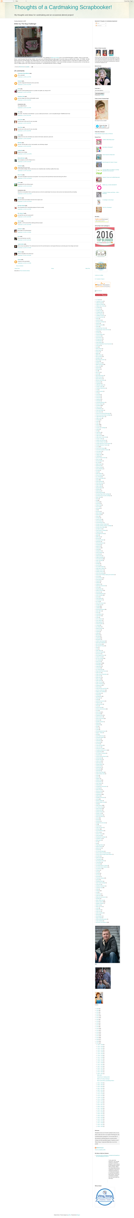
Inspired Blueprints (100, 593)
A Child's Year (99, 310)
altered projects (99, 324)
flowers (97, 516)
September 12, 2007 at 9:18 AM (24, 170)
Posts (98, 23)
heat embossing (99, 558)
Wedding (98, 898)
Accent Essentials (100, 317)
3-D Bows (98, 307)
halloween (98, 547)
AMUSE (97, 331)
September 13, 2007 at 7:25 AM (24, 247)
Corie (19, 182)
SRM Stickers (99, 805)
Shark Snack (98, 762)
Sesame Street (99, 759)
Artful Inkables (99, 342)
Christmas (98, 405)
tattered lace (98, 848)
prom (97, 710)
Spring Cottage (99, 800)
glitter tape (98, 536)
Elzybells (98, 489)
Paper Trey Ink (99, 682)
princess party (99, 707)
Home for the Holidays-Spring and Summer (105, 574)
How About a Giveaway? (107, 147)
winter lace (98, 911)
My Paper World (21, 205)
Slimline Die (98, 780)
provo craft (98, 712)
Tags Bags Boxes (99, 844)
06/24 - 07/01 (100, 1101)
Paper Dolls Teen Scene (101, 671)
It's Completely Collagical (99, 279)
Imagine (97, 582)
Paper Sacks (98, 680)
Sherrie (19, 221)
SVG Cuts (98, 832)
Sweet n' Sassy (99, 833)
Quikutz (97, 723)
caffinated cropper (100, 385)
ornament (98, 667)
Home (52, 268)
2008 (97, 1041)
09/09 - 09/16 (100, 1073)
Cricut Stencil (99, 451)
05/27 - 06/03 (100, 1108)
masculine (98, 630)
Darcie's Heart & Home (101, 457)
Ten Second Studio (100, 851)
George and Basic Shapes (101, 524)
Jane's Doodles (99, 595)
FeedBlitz (102, 95)
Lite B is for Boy (99, 623)
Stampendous (99, 810)
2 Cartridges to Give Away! (108, 199)
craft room (98, 434)
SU (96, 824)
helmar (97, 562)
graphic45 (98, 546)
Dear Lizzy (98, 459)
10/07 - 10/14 (100, 1066)
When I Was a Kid (100, 900)
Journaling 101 (99, 599)
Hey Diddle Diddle (100, 566)
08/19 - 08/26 (100, 1086)
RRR (97, 734)
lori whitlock (98, 626)
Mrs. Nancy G (21, 213)
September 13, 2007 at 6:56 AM (24, 240)
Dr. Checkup (98, 476)
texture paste (99, 857)
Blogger (78, 1215)
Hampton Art (98, 550)
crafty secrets (99, 435)
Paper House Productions (101, 674)
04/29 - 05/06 (100, 1115)
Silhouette (98, 769)
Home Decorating (100, 573)
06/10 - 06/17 (100, 1104)
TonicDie (98, 873)
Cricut (97, 446)
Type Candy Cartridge (100, 882)
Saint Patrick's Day (100, 735)
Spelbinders (98, 792)
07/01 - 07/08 (100, 1099)
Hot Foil (97, 576)
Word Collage (99, 917)
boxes (97, 374)
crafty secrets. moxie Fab (101, 437)
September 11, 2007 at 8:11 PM (24, 115)
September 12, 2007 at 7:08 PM (24, 232)
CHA (97, 392)
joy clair (97, 601)
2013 (97, 1032)
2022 (97, 1015)
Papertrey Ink (99, 685)
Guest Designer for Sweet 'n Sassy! (109, 162)
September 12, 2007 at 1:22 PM (24, 209)
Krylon (97, 612)
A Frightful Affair (99, 312)
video (97, 889)
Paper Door (98, 672)
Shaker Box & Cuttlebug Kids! (103, 1077)
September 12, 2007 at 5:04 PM (24, 216)
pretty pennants (99, 704)
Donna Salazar (99, 475)
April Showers (99, 337)
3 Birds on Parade (100, 304)
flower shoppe (99, 513)
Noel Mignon (99, 663)
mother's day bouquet (100, 641)
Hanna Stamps (99, 552)
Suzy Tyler (20, 119)
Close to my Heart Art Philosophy (103, 413)
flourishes (98, 511)
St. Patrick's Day (99, 807)
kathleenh (20, 150)
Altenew (97, 323)
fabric (97, 498)
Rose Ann (20, 174)
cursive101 (98, 453)
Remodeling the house (101, 731)
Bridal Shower (99, 377)
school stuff (98, 742)
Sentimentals (99, 758)
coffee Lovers (99, 418)
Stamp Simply (99, 808)
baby (97, 347)
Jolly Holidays (99, 598)
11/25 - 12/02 (100, 1053)
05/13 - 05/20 (100, 1112)
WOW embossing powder (101, 919)
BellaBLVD (98, 358)
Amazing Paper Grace (100, 328)
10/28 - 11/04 (100, 1061)
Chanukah (98, 400)
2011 (97, 1035)
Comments (99, 25)
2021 (97, 1017)
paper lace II (98, 677)
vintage (97, 890)
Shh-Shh (19, 198)
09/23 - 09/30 (100, 1070)
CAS (97, 389)
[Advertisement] (102, 37)
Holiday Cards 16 (99, 571)
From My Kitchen (99, 522)
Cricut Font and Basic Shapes (102, 449)
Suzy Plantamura (99, 830)
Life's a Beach (99, 620)
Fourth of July (99, 519)
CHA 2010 (98, 396)
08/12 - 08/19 (100, 1088)
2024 (97, 1012)
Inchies (97, 587)
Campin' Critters (99, 386)
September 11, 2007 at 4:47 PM (24, 77)
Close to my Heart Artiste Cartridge (103, 415)
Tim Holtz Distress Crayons (101, 865)
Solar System (99, 783)
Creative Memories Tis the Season (103, 443)
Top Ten (97, 874)
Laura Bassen (99, 614)
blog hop (98, 367)
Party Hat (98, 686)
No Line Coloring (99, 658)
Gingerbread (98, 532)
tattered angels (99, 846)
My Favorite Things (100, 645)
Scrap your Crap (99, 748)
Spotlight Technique (100, 797)
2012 (97, 1034)
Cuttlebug (98, 456)
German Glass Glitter (100, 527)
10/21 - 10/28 (100, 1062)
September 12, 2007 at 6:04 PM (24, 224)
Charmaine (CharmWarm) (23, 73)
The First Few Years (100, 860)
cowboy (97, 429)
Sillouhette (98, 770)
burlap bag (98, 381)
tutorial (97, 879)
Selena (19, 259)
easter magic (99, 484)
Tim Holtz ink (99, 868)
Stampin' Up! (98, 813)
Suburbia (98, 825)
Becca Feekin (99, 356)
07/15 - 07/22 (100, 1095)
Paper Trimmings (99, 683)
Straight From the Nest (100, 822)
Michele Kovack (100, 1147)
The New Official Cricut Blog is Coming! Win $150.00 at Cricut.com (110, 170)
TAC (97, 841)
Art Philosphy (99, 340)
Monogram (98, 639)
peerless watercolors (100, 690)
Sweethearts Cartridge (101, 837)
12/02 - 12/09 (100, 1051)
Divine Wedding (99, 468)
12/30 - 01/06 (100, 1044)
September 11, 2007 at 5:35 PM (24, 100)
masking (98, 631)
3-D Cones (98, 309)
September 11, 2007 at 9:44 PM (24, 146)
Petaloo (97, 694)
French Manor (99, 520)
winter (97, 908)
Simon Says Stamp (100, 772)
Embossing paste (99, 492)
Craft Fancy (98, 432)
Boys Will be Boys (100, 375)
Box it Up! (98, 372)
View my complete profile (100, 1149)
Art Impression (99, 339)
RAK (97, 726)
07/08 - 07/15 (100, 1097)
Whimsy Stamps (99, 901)
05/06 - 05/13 (100, 1113)
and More (98, 332)
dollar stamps (99, 473)
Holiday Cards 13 (99, 569)
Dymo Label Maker (100, 478)
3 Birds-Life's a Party (100, 306)
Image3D (98, 581)
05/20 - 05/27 (100, 1110)
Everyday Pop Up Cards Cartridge (103, 495)
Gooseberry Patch (100, 539)
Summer (98, 829)
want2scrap (98, 893)
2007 (97, 1043)
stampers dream (99, 811)
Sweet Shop (98, 835)
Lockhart (98, 625)
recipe (97, 729)
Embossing (98, 490)
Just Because (99, 604)
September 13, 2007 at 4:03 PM (24, 255)
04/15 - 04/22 (100, 1119)
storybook (98, 821)
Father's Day (98, 505)
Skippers (98, 778)
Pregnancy (98, 702)
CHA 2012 (98, 397)
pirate (97, 699)
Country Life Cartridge (100, 427)
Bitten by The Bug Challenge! (103, 1078)
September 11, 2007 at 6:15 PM (24, 107)
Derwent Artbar (99, 460)
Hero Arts (98, 565)
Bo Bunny (98, 369)
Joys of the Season (100, 603)
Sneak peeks (99, 781)
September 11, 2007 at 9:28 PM (24, 138)
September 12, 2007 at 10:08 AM (25, 178)
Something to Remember (101, 786)
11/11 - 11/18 (100, 1057)
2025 (97, 1010)
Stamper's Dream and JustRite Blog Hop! (111, 177)
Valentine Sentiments (100, 886)
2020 (97, 1019)
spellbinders (98, 794)
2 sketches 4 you (99, 301)
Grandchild (98, 544)
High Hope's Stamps (100, 568)
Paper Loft (98, 679)
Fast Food (98, 503)
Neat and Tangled (100, 652)
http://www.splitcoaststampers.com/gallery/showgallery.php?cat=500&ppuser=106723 (108, 1156)
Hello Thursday (99, 560)
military (97, 633)
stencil (97, 818)
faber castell (98, 497)
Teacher (97, 849)
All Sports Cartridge (100, 321)
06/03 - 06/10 (100, 1106)
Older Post (87, 268)
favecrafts (98, 508)
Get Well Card (99, 528)
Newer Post (17, 268)
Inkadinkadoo (99, 588)
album (97, 318)
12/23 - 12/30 (100, 1046)
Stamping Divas (99, 814)
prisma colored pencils (101, 709)
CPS (97, 430)
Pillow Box (98, 698)
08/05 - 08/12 (100, 1090)
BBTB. (97, 353)
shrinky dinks (99, 767)
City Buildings (99, 408)
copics (97, 424)
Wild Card (98, 905)
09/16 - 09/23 (100, 1071)
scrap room (98, 747)
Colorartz (98, 419)
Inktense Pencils (99, 590)
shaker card (98, 761)
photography (98, 696)
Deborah (20, 81)
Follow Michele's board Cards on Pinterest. (104, 133)
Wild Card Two (99, 906)
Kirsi (19, 236)
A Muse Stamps (99, 313)
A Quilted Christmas (100, 315)
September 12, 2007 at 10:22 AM (25, 186)
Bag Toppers (98, 350)
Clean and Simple (100, 410)
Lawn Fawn (98, 615)
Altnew (97, 326)
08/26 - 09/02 (100, 1084)
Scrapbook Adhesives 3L (101, 750)
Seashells (98, 754)
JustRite (97, 607)
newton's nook (99, 656)
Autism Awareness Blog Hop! (108, 154)
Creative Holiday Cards (101, 441)
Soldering (98, 784)
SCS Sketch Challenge (101, 753)
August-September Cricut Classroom (104, 343)
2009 (97, 1039)
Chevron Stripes (99, 404)
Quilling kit (98, 724)
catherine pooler (99, 391)
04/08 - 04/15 (100, 1121)
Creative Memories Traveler (102, 445)
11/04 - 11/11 (100, 1059)
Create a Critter (99, 438)
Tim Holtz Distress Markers (101, 867)
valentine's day (99, 887)
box (97, 370)
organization (98, 666)
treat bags (98, 876)
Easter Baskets (99, 481)
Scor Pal (98, 743)
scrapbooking (99, 751)
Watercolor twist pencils (101, 897)
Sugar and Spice (99, 827)
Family (97, 502)
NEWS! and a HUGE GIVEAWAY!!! (109, 184)
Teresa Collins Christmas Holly (102, 852)
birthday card (99, 362)
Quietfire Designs (99, 721)
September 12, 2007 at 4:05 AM (24, 161)
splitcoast (98, 795)
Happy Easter (99, 555)
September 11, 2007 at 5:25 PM (24, 92)
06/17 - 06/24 (100, 1102)
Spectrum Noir (99, 791)
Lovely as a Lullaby (99, 275)
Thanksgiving (99, 859)
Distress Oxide (99, 467)
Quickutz (98, 720)
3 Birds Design (99, 302)
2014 (97, 1030)
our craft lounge (99, 669)
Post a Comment (19, 265)
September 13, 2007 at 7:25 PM (24, 263)
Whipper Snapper (100, 903)
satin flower (98, 740)
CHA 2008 (98, 394)
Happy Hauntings (99, 557)
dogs (97, 472)
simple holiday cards (100, 773)
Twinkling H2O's (99, 881)
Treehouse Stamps (100, 878)
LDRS (97, 617)
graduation (98, 541)
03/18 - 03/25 (100, 1126)
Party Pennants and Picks (101, 688)
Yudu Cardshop (99, 920)
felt (96, 509)
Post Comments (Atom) (25, 270)
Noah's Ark (98, 661)
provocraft (98, 713)
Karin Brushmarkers (100, 609)
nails (97, 649)
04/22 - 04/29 (100, 1117)
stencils (97, 819)
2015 (97, 1028)
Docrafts (98, 470)
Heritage (98, 563)
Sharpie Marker (99, 764)
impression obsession (100, 585)
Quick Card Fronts (100, 718)
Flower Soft (98, 514)
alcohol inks (98, 320)
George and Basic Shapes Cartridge (103, 525)
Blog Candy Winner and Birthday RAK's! (105, 1080)
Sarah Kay (98, 739)
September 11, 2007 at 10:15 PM (24, 153)
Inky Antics (98, 592)
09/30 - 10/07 (100, 1068)
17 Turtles (98, 299)
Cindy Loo (98, 407)
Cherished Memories (100, 402)
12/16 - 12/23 (100, 1048)
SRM (97, 803)
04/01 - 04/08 (100, 1122)
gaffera (69, 1215)
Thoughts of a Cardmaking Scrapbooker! (63, 7)
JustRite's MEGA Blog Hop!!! (108, 139)
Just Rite (98, 606)
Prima (97, 705)
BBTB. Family (99, 355)
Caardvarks (98, 383)
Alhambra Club (21, 96)
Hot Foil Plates (99, 577)
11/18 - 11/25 (100, 1055)
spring (97, 799)
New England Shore (100, 655)
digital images (99, 464)
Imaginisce (98, 584)
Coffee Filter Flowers (100, 416)
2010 (97, 1037)
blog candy (98, 366)
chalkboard (98, 399)
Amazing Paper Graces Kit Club (102, 329)
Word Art (98, 914)
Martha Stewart (99, 628)
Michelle (19, 142)
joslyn (19, 135)
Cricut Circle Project (100, 448)
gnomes (97, 538)
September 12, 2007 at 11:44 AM (24, 193)
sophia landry (21, 244)
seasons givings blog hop (101, 756)
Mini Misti (98, 636)
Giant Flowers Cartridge (101, 530)
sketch (97, 777)
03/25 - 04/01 (100, 1124)
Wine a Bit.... (99, 1075)
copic (97, 421)
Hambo (97, 549)
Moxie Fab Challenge (100, 642)
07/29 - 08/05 (100, 1092)
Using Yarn (98, 884)
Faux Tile (98, 506)
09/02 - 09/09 (100, 1083)
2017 (97, 1024)
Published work (99, 715)
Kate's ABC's (98, 611)
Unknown (20, 165)
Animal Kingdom (99, 334)
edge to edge (99, 486)
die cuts (97, 462)
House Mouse (99, 579)
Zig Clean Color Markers (101, 922)
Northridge (98, 664)
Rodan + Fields (99, 732)
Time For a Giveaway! (107, 207)
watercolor (98, 895)
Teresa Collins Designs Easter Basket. (104, 854)
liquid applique (99, 622)
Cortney (97, 426)
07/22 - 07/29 (100, 1093)
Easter (97, 479)
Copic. (97, 423)
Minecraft (98, 634)
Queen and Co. (99, 716)
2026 (97, 1008)
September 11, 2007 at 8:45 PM (24, 123)
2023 (97, 1014)
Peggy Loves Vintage (100, 691)
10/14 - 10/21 (100, 1064)
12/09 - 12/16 (100, 1050)
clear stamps (98, 411)
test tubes (98, 856)
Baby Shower (99, 348)
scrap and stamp (99, 745)
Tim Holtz (98, 863)
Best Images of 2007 (100, 359)
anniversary (98, 336)
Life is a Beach (99, 618)
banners (98, 351)
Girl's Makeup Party (100, 533)
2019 (97, 1021)
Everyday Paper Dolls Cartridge (102, 494)
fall (96, 500)
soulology (98, 788)
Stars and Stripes (99, 816)
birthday (97, 361)
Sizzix (97, 775)
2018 (97, 1023)
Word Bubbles (99, 916)
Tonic (97, 871)
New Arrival (98, 653)
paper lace (98, 675)
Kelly (19, 88)
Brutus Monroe (99, 378)
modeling (98, 637)
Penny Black (98, 693)
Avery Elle (98, 345)
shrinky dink (98, 765)
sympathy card (99, 838)
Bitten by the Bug (55, 57)
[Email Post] (32, 66)
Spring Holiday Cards (100, 802)
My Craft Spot (99, 644)
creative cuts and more (101, 440)
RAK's (97, 728)
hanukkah (98, 554)
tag (96, 843)
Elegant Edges (99, 487)
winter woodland (99, 912)
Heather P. (20, 228)
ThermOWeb (98, 862)
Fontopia (98, 517)
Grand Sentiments (100, 543)
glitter (97, 535)
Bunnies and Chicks (100, 380)
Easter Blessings (99, 483)
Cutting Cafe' (99, 454)
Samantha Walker (100, 737)
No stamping (98, 660)
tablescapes (98, 840)
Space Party (98, 789)
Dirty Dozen (98, 465)
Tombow (98, 870)
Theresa (19, 251)
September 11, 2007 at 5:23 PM (24, 84)
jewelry (97, 596)
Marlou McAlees (21, 158)
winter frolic (98, 909)
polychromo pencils (100, 701)
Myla (97, 647)
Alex (19, 111)
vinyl (97, 892)
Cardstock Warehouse (100, 388)
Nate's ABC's (98, 650)
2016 (97, 1026)
